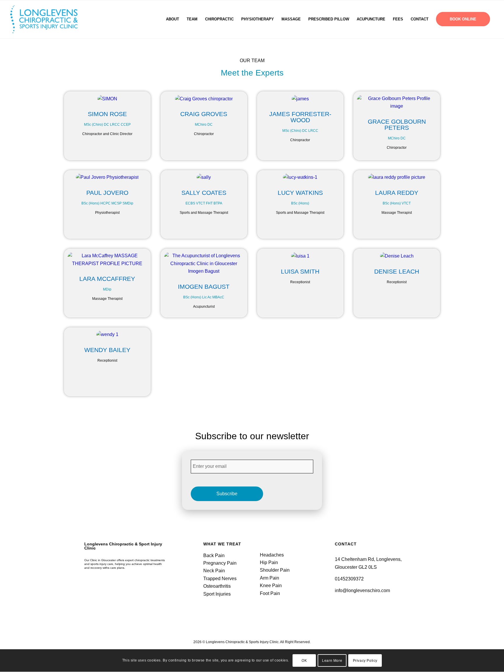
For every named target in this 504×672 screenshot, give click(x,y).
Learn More (332, 661)
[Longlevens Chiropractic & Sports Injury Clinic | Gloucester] (51, 19)
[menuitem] (172, 19)
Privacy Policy (365, 661)
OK (304, 661)
